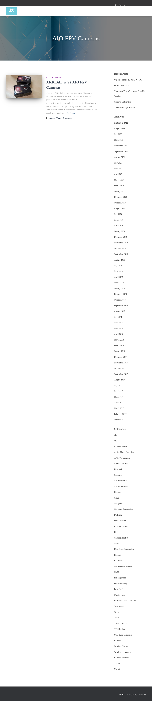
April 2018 (118, 334)
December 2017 (120, 357)
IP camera (118, 561)
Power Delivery (120, 583)
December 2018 (120, 294)
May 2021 (118, 168)
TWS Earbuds (120, 629)
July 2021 (118, 163)
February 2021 (120, 186)
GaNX (116, 543)
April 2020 (118, 225)
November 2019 (121, 243)
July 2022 (118, 134)
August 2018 (119, 311)
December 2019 (120, 237)
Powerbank (119, 589)
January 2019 (119, 288)
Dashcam (118, 515)
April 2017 (118, 403)
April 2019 (118, 277)
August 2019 (119, 260)
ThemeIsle (141, 694)
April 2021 (118, 174)
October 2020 (120, 203)
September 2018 (121, 306)
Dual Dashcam (120, 521)
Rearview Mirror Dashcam (125, 600)
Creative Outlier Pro (122, 102)
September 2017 (121, 374)
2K (115, 435)
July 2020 (118, 214)
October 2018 (120, 300)
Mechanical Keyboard (123, 566)
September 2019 (121, 254)
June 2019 (118, 271)
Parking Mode (120, 578)
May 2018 (118, 328)
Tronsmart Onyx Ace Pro (124, 108)
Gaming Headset (121, 538)
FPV (116, 532)
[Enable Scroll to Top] (146, 695)
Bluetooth (118, 469)
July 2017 (118, 385)
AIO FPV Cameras (54, 77)
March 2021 (119, 180)
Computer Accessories (123, 509)
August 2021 (119, 157)
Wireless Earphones (122, 652)
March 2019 (119, 283)
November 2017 (121, 363)
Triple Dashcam (121, 623)
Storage (117, 612)
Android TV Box (121, 463)
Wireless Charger (121, 646)
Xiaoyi (117, 669)
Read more (71, 113)
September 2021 (121, 151)
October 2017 (120, 368)
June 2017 (118, 391)
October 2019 (120, 248)
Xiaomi (117, 663)
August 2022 (119, 128)
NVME (117, 572)
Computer (118, 503)
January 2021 (119, 191)
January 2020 (119, 231)
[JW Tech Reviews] (11, 11)
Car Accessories (120, 481)
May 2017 (118, 397)
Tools (116, 618)
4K (115, 441)
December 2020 (120, 197)
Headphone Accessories (124, 549)
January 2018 (119, 351)
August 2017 (119, 380)
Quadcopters (119, 595)
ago (67, 118)
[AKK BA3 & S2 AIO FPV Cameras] (24, 86)
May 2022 (118, 140)
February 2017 (120, 414)
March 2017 (119, 408)
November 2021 (121, 146)
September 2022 (121, 123)
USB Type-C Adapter (123, 635)
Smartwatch (119, 606)
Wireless (117, 641)
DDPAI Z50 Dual (121, 85)
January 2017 (119, 420)
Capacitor (118, 475)
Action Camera (120, 446)
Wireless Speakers (121, 658)
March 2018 (119, 340)
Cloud (116, 498)
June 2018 (118, 323)
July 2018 (118, 317)
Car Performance (121, 486)
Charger (117, 492)
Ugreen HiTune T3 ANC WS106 (128, 80)
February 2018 (120, 346)
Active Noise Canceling (124, 452)
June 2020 (118, 220)
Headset (117, 555)
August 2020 (119, 208)
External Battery (121, 526)
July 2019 (118, 265)
